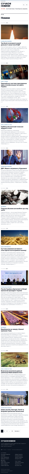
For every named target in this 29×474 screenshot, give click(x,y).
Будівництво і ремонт (5, 458)
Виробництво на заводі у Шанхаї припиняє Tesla (12, 330)
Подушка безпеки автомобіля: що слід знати (14, 209)
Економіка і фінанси (19, 455)
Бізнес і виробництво (6, 246)
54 (12, 431)
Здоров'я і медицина (19, 457)
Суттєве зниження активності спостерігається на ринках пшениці (13, 249)
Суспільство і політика (6, 41)
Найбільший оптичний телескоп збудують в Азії (12, 127)
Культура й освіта (18, 458)
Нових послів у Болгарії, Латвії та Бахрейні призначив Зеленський (12, 410)
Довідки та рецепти (19, 454)
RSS (1, 449)
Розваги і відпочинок (5, 465)
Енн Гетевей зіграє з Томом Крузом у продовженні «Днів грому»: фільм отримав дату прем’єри (17, 8)
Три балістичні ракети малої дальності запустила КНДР (11, 44)
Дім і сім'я (3, 460)
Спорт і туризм (4, 81)
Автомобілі (3, 206)
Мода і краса (3, 461)
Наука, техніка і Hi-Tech (6, 124)
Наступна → (17, 431)
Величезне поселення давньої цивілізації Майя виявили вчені (11, 371)
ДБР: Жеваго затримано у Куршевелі (14, 168)
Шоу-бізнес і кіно (18, 465)
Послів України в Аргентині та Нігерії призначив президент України (14, 289)
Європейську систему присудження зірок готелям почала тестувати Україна (14, 85)
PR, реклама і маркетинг (5, 454)
